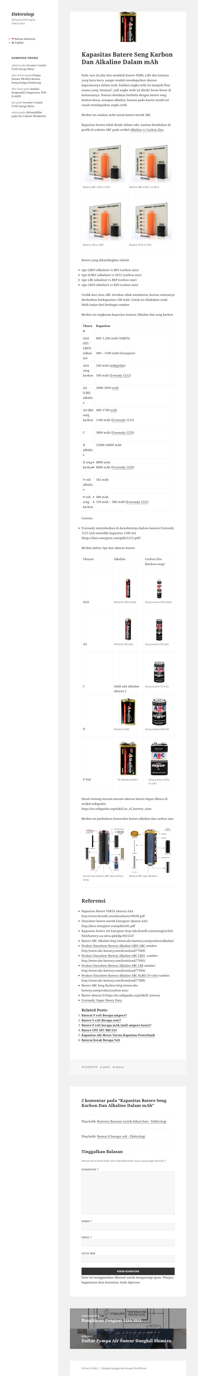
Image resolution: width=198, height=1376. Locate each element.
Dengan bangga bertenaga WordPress (123, 1368)
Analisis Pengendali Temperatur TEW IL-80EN (29, 92)
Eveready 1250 (122, 467)
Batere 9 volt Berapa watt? (101, 1020)
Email (87, 1237)
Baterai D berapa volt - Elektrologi (121, 1136)
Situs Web (88, 1253)
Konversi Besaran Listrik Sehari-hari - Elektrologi (131, 1121)
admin (106, 1067)
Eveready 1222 (137, 502)
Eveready (118, 420)
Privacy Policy (90, 1368)
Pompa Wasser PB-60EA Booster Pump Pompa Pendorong (26, 79)
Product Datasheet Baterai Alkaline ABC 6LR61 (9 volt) (120, 975)
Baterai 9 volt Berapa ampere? (104, 1015)
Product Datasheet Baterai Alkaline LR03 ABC (114, 946)
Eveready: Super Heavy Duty (102, 1000)
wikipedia (117, 366)
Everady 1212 (120, 375)
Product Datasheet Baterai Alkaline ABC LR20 (114, 956)
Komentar (90, 1169)
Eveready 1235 (122, 433)
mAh (115, 388)
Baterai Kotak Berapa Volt (101, 1040)
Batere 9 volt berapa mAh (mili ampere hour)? (116, 1025)
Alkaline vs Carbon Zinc (147, 130)
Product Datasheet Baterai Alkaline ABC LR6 (112, 966)
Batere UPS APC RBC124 (99, 1030)
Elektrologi (23, 14)
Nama (87, 1221)
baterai (119, 1067)
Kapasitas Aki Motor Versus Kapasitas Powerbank (118, 1035)
